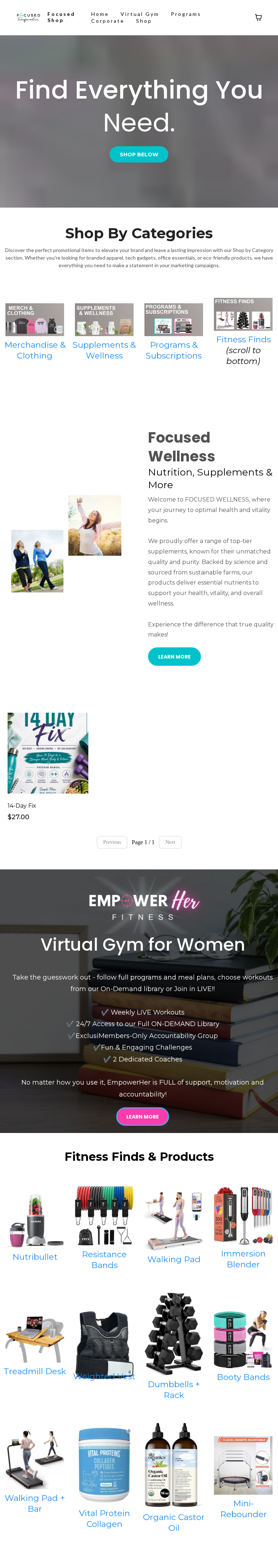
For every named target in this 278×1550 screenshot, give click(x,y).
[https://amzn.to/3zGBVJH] (34, 1221)
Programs (186, 14)
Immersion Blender (243, 1259)
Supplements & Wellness (104, 350)
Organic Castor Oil (174, 1522)
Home (100, 14)
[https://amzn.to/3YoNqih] (104, 1216)
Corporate (108, 21)
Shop (144, 21)
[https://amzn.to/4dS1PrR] (173, 1334)
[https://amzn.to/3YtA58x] (34, 1460)
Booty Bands (243, 1377)
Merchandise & (35, 345)
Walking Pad (174, 1259)
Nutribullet (35, 1257)
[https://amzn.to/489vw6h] (243, 1465)
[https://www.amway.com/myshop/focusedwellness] (104, 319)
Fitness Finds (243, 339)
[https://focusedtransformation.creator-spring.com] (34, 319)
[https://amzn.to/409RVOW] (173, 1465)
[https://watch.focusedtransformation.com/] (142, 905)
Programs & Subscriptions (174, 350)
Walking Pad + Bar (35, 1503)
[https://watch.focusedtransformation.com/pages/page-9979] (173, 319)
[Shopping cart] (258, 17)
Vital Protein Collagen (104, 1518)
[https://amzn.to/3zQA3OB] (104, 1345)
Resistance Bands (104, 1259)
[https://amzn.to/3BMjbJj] (243, 1339)
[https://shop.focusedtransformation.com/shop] (243, 314)
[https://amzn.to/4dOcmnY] (104, 1466)
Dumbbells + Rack (174, 1389)
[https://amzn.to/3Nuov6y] (243, 1215)
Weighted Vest (104, 1376)
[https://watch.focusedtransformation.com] (28, 17)
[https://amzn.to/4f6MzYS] (173, 1221)
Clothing (34, 356)
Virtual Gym (140, 14)
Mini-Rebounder (243, 1508)
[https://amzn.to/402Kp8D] (34, 1339)
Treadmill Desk (35, 1371)
